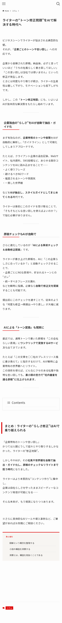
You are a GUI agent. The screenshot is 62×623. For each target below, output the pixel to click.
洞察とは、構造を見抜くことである (26, 555)
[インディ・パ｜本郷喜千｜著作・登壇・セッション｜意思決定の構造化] (31, 4)
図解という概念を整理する (22, 542)
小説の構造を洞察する (20, 549)
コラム (9, 608)
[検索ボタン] (58, 4)
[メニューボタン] (4, 4)
